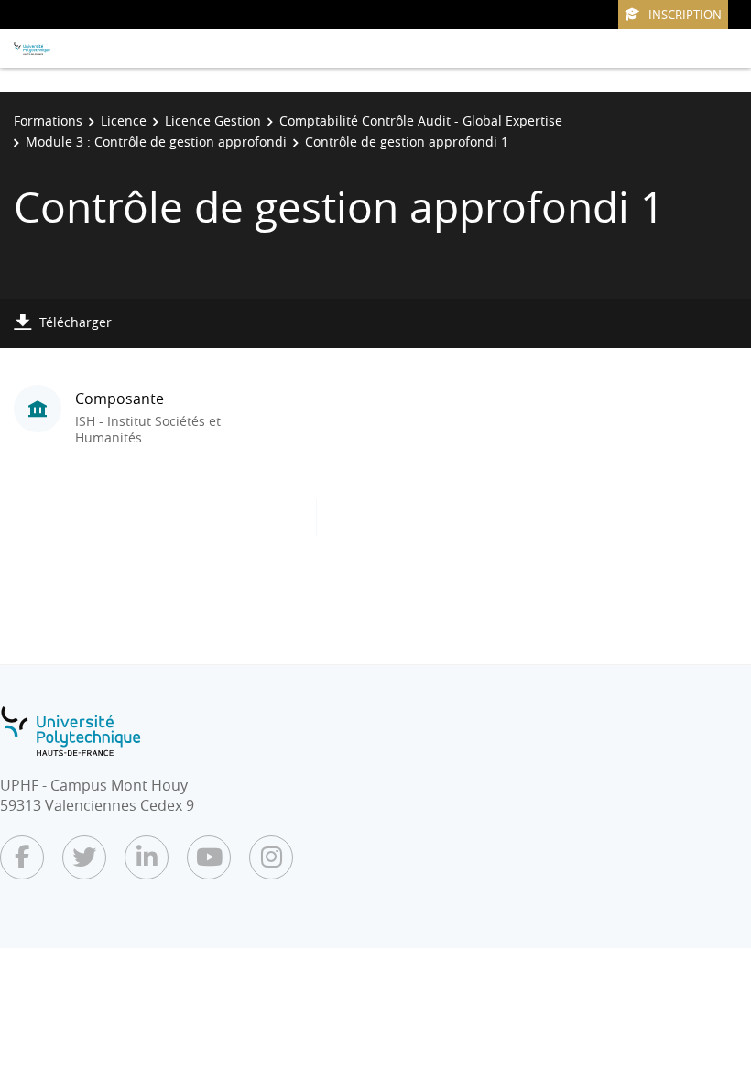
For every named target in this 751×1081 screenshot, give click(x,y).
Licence (124, 120)
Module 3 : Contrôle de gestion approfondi (156, 141)
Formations (48, 120)
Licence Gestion (213, 120)
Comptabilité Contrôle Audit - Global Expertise (420, 120)
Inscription (685, 14)
